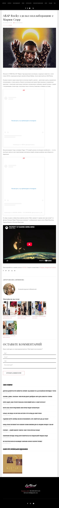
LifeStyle (9, 3)
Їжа (55, 3)
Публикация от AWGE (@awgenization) (23, 144)
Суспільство (28, 3)
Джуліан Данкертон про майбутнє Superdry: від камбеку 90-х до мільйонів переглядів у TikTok (29, 391)
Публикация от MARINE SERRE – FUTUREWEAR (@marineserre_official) (24, 212)
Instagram (47, 267)
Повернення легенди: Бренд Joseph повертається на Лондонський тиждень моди (25, 436)
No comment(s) (18, 22)
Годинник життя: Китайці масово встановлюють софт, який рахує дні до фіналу (25, 419)
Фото (46, 3)
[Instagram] (27, 8)
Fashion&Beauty (16, 3)
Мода (10, 25)
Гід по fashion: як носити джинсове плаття (39, 317)
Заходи (50, 3)
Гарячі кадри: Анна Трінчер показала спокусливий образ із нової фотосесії (24, 402)
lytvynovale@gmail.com (31, 492)
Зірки (23, 3)
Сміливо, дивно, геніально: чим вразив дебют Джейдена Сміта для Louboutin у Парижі (27, 396)
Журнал (4, 3)
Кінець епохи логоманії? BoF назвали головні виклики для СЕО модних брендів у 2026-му (28, 424)
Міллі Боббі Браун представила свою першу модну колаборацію (21, 408)
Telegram (42, 267)
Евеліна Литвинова (16, 280)
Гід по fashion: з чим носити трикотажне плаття (24, 317)
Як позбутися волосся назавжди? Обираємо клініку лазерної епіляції (22, 441)
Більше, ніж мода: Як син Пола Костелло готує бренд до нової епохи (22, 413)
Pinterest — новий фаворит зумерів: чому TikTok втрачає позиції (21, 430)
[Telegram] (29, 8)
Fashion (5, 25)
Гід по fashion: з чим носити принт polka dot (9, 336)
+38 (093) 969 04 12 (34, 491)
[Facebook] (25, 8)
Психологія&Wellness (38, 3)
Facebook (53, 267)
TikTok (24, 267)
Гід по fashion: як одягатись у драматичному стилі (9, 317)
